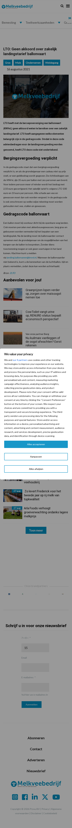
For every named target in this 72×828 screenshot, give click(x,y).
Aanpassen (36, 456)
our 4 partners (20, 360)
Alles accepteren (36, 444)
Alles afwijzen (36, 468)
